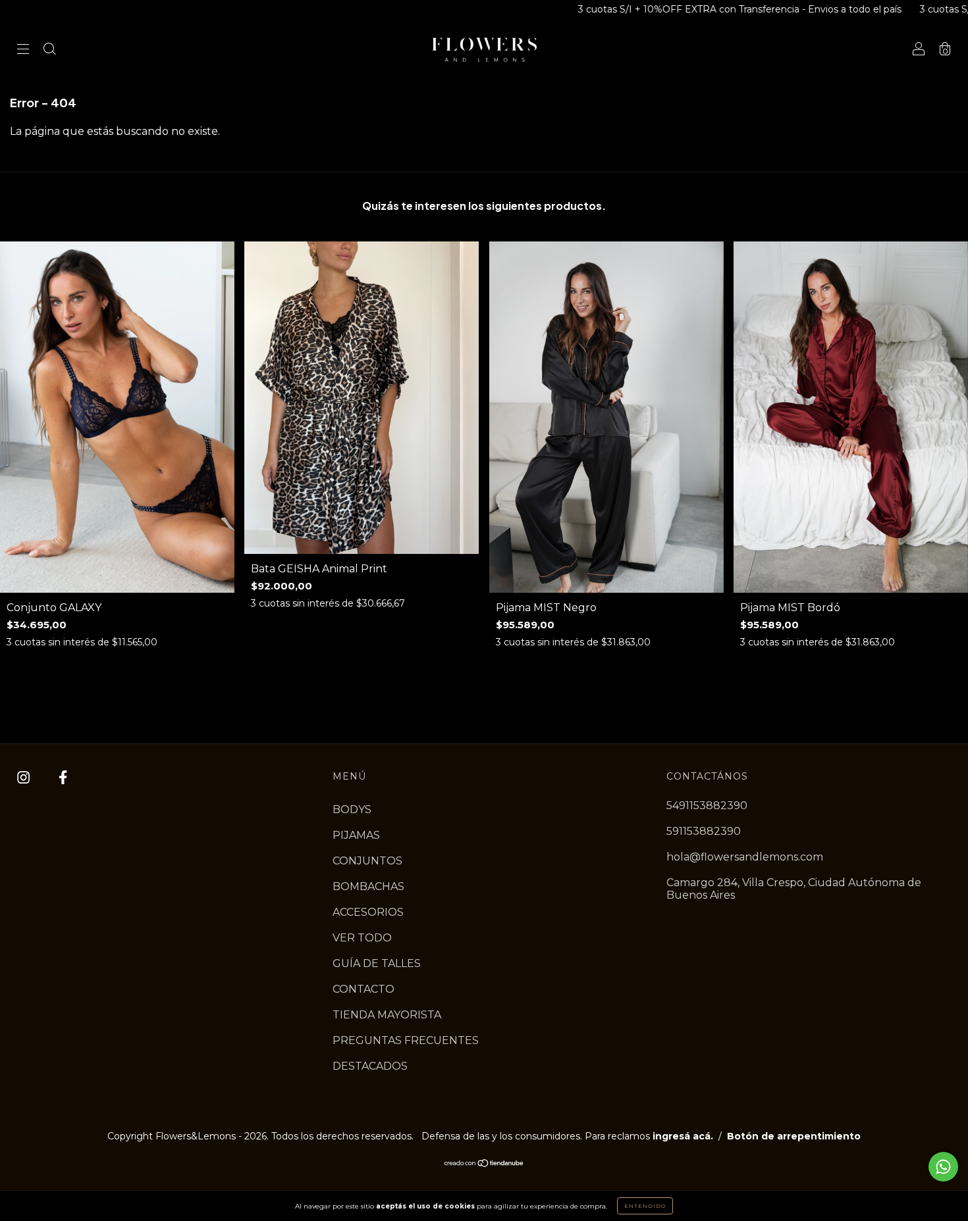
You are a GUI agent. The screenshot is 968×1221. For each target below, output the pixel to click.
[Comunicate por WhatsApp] (943, 1167)
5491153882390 (706, 805)
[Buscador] (49, 50)
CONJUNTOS (367, 861)
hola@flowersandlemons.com (744, 857)
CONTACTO (363, 989)
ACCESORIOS (368, 912)
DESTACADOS (370, 1066)
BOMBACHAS (368, 886)
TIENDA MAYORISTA (387, 1015)
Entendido (645, 1206)
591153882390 (703, 831)
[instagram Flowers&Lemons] (25, 778)
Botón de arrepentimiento (794, 1136)
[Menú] (23, 50)
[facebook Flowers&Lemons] (62, 778)
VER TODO (362, 938)
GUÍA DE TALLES (377, 963)
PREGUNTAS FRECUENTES (406, 1040)
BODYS (352, 809)
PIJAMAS (356, 835)
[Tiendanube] (484, 1164)
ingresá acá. (683, 1136)
